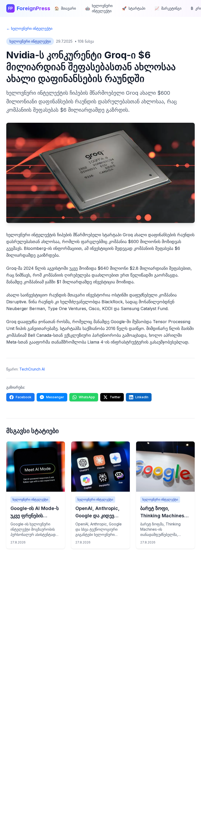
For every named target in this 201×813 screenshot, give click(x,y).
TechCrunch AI (32, 369)
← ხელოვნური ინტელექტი (29, 28)
